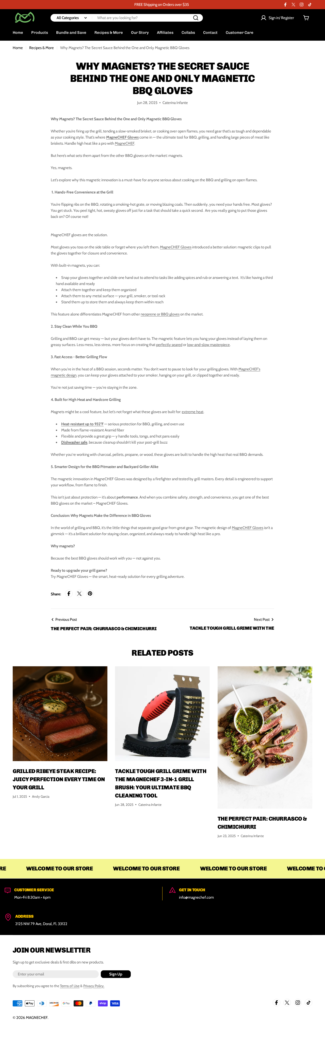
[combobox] (127, 18)
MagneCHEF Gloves (122, 137)
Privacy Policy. (93, 986)
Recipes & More (41, 48)
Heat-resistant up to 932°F (82, 424)
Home (18, 48)
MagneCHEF (124, 143)
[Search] (196, 18)
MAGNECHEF (36, 1017)
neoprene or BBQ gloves (160, 314)
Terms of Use (69, 986)
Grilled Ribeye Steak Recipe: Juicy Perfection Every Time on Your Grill (59, 779)
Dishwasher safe (74, 442)
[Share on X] (79, 594)
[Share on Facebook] (69, 594)
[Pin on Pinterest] (90, 594)
